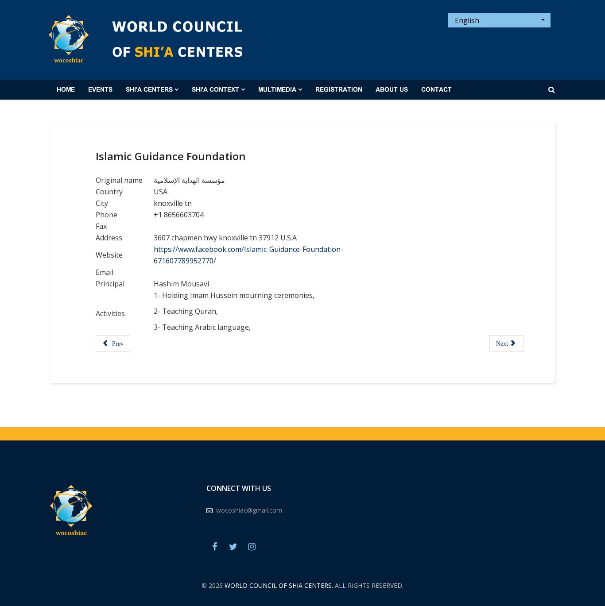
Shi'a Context (215, 90)
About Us (392, 90)
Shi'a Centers (149, 90)
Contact (436, 90)
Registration (338, 90)
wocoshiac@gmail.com (249, 510)
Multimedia (277, 90)
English (466, 20)
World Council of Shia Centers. (279, 585)
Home (66, 90)
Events (100, 90)
